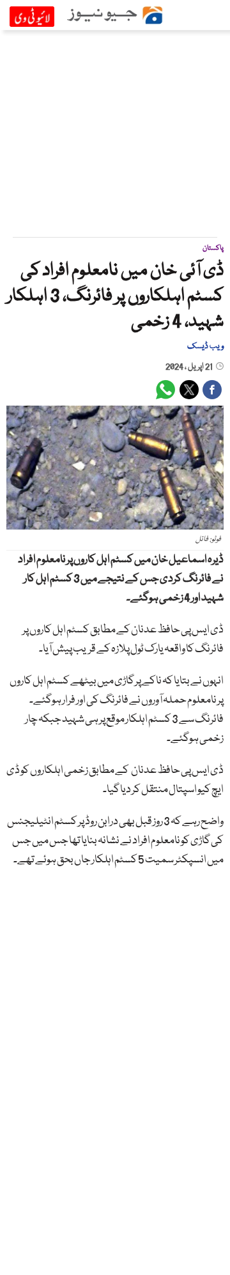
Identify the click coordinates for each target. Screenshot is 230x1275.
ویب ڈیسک (205, 346)
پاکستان (213, 248)
